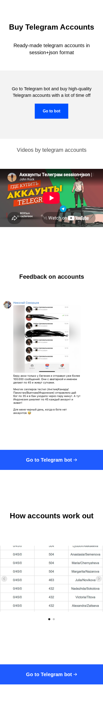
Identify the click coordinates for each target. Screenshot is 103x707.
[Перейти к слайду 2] (54, 619)
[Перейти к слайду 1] (49, 619)
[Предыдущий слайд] (4, 579)
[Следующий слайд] (99, 579)
